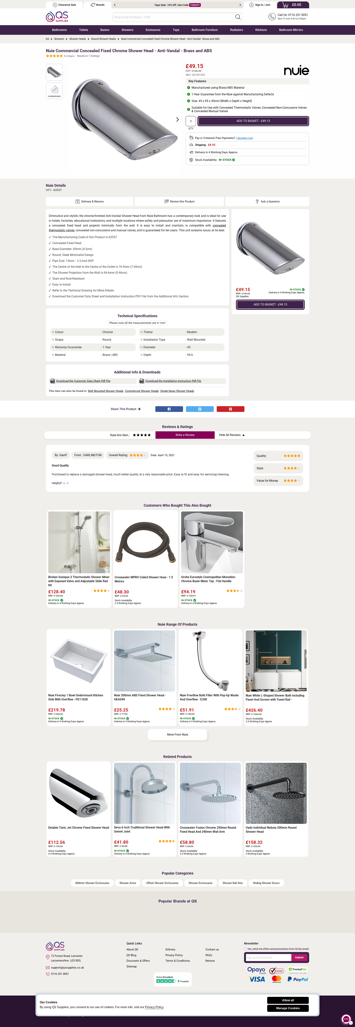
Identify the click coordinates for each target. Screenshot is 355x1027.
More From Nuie (177, 734)
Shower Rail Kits (233, 883)
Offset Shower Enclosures (162, 883)
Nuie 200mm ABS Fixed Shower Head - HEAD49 (140, 697)
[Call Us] (272, 16)
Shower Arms (127, 883)
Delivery (170, 949)
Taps (176, 30)
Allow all (288, 1000)
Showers (127, 30)
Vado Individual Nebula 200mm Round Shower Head (271, 829)
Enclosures (153, 30)
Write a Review (185, 435)
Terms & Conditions (177, 960)
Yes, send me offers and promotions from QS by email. (278, 948)
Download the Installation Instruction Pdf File (173, 381)
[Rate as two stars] (136, 435)
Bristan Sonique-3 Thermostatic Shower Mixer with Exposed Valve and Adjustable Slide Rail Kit (79, 581)
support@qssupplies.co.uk (67, 967)
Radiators (236, 30)
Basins (104, 30)
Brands (100, 4)
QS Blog (131, 955)
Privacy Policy (174, 955)
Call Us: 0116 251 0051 (293, 15)
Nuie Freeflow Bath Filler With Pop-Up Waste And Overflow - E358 (209, 697)
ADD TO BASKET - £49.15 (253, 121)
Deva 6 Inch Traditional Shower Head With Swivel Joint (142, 829)
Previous (114, 5)
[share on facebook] (169, 409)
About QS (132, 949)
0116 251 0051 (60, 974)
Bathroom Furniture (205, 30)
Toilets (83, 30)
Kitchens (261, 30)
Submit (299, 957)
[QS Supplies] (57, 16)
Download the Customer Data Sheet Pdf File (83, 381)
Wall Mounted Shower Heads (106, 391)
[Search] (238, 17)
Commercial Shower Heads (142, 391)
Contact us (212, 949)
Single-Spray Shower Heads (177, 391)
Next (240, 5)
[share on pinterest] (230, 409)
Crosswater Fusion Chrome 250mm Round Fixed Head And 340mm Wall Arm (208, 829)
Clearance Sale (67, 4)
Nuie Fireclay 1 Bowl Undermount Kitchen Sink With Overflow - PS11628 (75, 697)
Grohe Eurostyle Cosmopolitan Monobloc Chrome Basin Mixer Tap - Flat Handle (208, 579)
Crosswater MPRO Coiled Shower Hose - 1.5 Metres (144, 579)
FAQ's (208, 955)
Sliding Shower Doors (266, 883)
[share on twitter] (200, 409)
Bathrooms (59, 30)
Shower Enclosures (200, 883)
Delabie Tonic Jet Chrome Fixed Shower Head (78, 827)
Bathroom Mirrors (291, 30)
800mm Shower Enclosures (92, 883)
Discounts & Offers (138, 960)
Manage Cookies (288, 1008)
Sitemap (131, 966)
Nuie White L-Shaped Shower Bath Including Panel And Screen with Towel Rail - (275, 697)
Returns (210, 960)
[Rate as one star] (134, 435)
